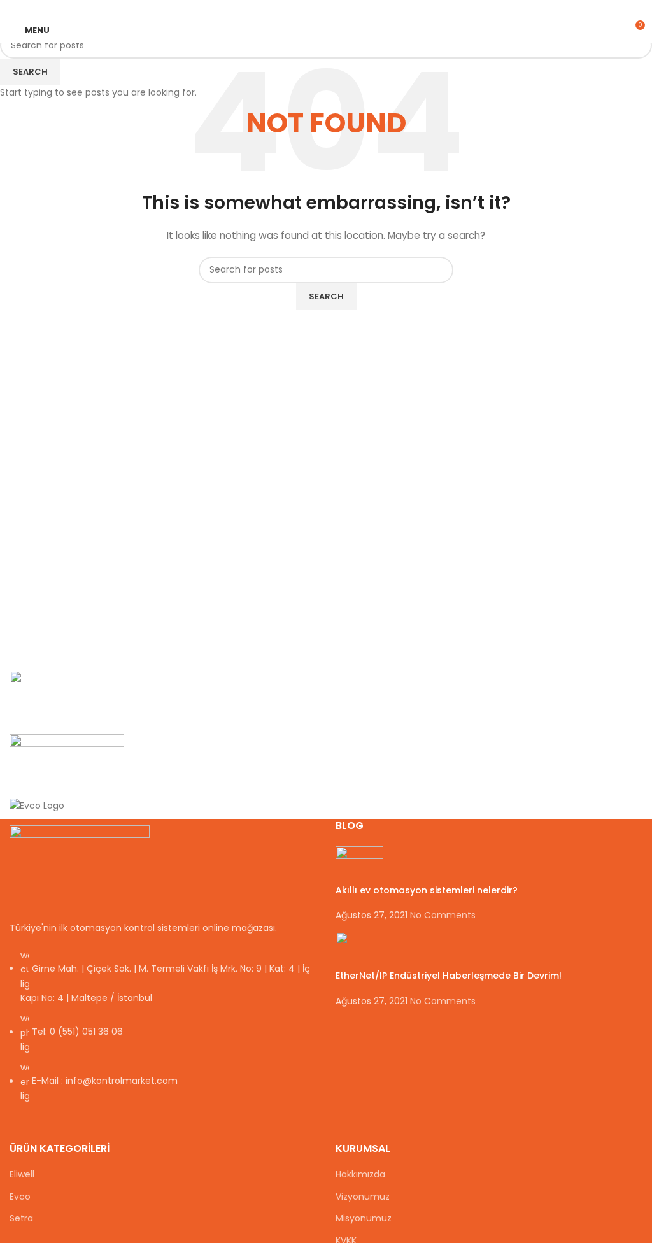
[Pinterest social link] (326, 8)
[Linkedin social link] (341, 8)
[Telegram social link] (355, 8)
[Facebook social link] (297, 8)
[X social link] (311, 8)
